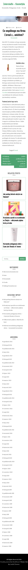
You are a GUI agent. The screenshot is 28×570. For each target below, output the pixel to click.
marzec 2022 (7, 419)
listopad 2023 (8, 359)
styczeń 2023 (7, 387)
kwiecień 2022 (8, 415)
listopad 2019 (8, 490)
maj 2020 (6, 475)
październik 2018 (9, 521)
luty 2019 (6, 514)
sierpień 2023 (8, 370)
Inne (5, 275)
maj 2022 (6, 412)
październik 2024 (9, 348)
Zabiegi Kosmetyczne (10, 286)
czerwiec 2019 (8, 504)
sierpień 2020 (8, 465)
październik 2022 (9, 398)
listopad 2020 (8, 458)
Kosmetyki (14, 38)
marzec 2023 (7, 380)
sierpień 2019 (8, 500)
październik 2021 (9, 430)
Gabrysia (19, 27)
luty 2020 (6, 482)
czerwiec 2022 (8, 408)
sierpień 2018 (8, 528)
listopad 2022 (8, 394)
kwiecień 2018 (8, 542)
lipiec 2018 (7, 532)
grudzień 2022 (8, 391)
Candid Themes (14, 564)
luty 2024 (6, 352)
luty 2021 (6, 451)
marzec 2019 (7, 511)
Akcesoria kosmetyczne (11, 272)
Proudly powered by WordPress (9, 562)
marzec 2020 (7, 479)
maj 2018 (6, 539)
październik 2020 (9, 461)
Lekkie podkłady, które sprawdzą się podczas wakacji (20, 161)
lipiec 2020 (7, 468)
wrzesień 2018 (8, 525)
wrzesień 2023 (8, 366)
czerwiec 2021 (8, 440)
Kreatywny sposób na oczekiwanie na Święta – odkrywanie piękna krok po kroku (14, 308)
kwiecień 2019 (8, 507)
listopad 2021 (8, 426)
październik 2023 (9, 363)
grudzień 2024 (8, 341)
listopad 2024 (8, 345)
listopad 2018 (8, 518)
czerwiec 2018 (8, 535)
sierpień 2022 (8, 401)
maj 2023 (6, 377)
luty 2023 (6, 384)
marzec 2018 (7, 546)
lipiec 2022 (7, 405)
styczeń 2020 (8, 486)
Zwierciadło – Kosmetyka (14, 4)
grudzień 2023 (8, 355)
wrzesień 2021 (8, 433)
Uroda (5, 282)
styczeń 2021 (7, 454)
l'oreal (16, 150)
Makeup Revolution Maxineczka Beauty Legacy (7, 160)
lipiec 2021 (7, 437)
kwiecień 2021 (8, 447)
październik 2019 (9, 493)
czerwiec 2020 (8, 472)
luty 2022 (6, 422)
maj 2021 (6, 444)
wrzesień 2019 (8, 497)
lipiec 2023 (7, 373)
